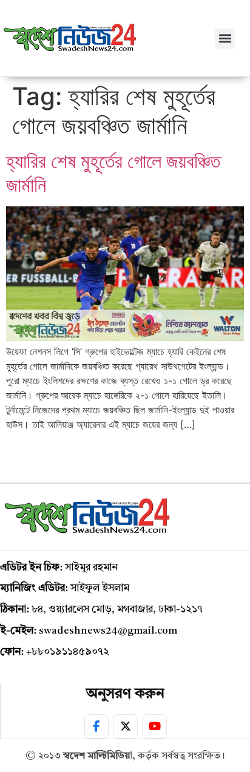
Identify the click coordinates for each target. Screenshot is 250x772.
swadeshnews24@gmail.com (108, 631)
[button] (225, 39)
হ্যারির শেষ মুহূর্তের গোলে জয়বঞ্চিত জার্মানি (113, 172)
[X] (125, 726)
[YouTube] (155, 726)
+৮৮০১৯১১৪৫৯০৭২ (67, 652)
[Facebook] (96, 726)
